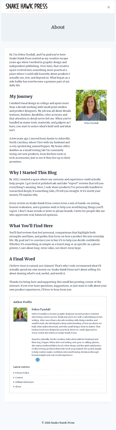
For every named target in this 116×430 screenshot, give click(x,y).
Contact (19, 377)
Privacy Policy (22, 373)
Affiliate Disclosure (24, 382)
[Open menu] (108, 7)
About (18, 386)
